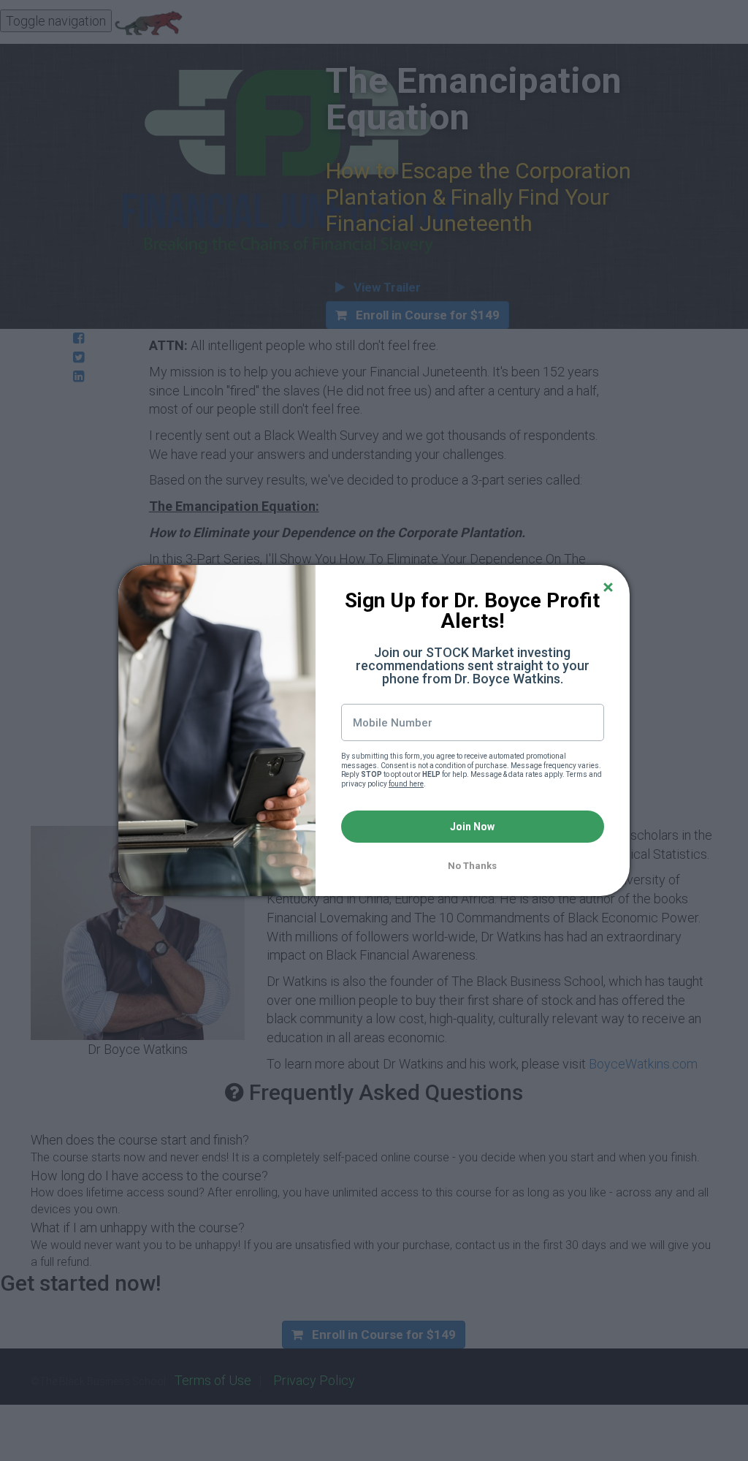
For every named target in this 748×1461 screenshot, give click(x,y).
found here (406, 784)
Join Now (472, 826)
